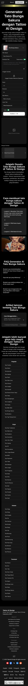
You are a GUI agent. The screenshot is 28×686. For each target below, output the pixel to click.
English (5, 668)
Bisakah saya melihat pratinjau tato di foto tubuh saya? (13, 283)
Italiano (11, 678)
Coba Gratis (20, 2)
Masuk (12, 2)
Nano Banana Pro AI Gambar (14, 619)
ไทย (16, 674)
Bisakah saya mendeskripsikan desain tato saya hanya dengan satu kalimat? (13, 270)
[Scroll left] (2, 153)
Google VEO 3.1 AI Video (14, 625)
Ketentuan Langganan (14, 648)
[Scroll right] (25, 153)
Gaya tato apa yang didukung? (11, 277)
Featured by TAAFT (7, 614)
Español (23, 668)
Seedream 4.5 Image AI (14, 623)
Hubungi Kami (14, 651)
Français (16, 671)
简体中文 (23, 671)
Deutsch (5, 671)
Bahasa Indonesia (19, 678)
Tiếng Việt (21, 674)
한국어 (12, 674)
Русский (11, 671)
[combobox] (14, 56)
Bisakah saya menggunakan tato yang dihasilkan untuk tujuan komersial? (12, 290)
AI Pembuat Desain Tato (14, 635)
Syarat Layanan (14, 644)
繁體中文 (6, 674)
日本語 (10, 668)
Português (16, 668)
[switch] (24, 59)
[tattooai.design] (2, 2)
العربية (5, 678)
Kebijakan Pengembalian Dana (14, 646)
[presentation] (14, 77)
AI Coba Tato (14, 633)
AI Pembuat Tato (14, 631)
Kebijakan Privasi (14, 642)
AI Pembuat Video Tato (14, 637)
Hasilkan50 (14, 113)
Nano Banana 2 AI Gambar (14, 621)
